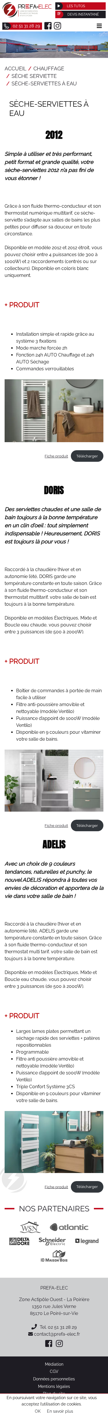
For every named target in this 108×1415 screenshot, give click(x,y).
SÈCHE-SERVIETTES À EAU (44, 83)
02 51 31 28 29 (62, 1327)
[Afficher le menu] (99, 26)
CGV (54, 1371)
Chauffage (48, 68)
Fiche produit (56, 456)
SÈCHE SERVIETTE (34, 76)
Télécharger (87, 456)
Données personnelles (54, 1378)
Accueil (15, 68)
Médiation (54, 1364)
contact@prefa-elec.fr (56, 1334)
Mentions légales (54, 1386)
